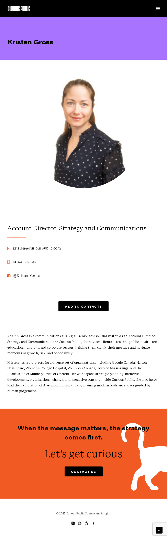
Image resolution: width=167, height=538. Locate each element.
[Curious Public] (19, 8)
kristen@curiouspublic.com (37, 248)
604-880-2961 (25, 262)
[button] (157, 8)
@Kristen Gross (26, 276)
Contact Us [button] (83, 471)
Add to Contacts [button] (83, 306)
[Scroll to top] (159, 530)
